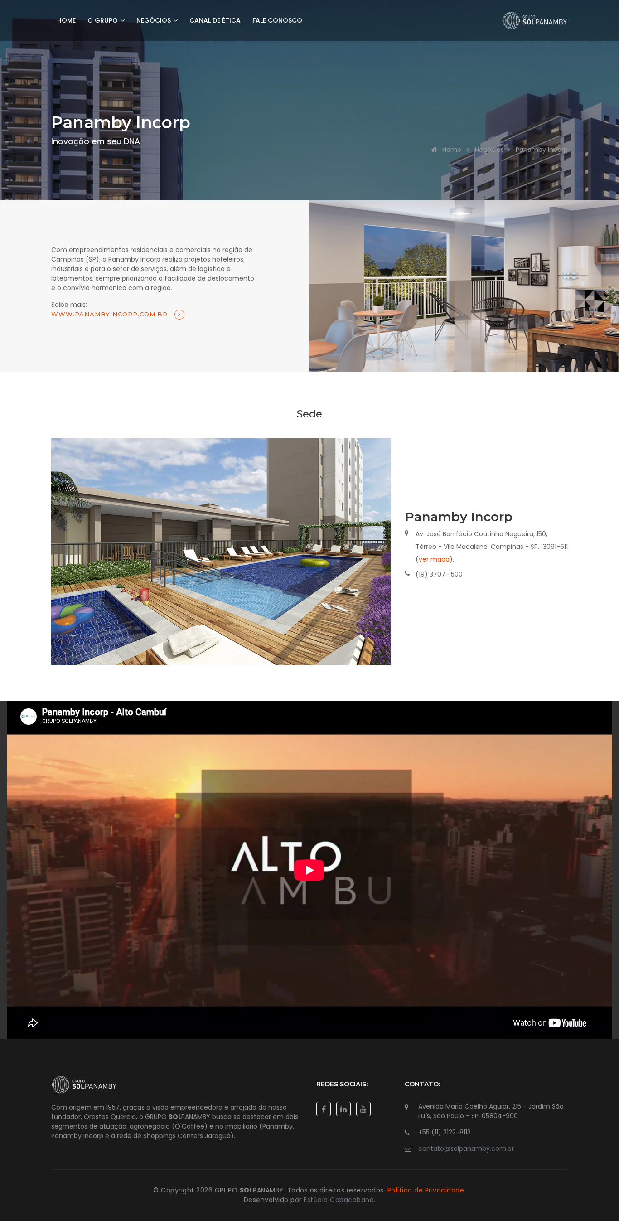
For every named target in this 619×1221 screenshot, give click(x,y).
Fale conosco (277, 20)
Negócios (154, 20)
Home (66, 20)
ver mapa (434, 559)
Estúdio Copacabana (339, 1199)
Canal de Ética (215, 20)
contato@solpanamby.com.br (466, 1148)
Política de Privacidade (425, 1190)
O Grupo (103, 20)
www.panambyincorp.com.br (110, 314)
